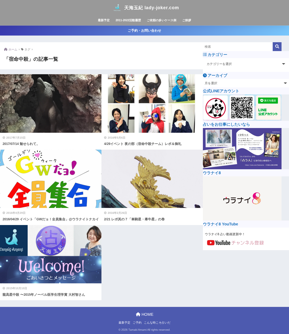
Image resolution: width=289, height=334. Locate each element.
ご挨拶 (186, 20)
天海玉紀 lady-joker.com (151, 7)
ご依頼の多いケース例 (161, 20)
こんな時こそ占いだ (157, 322)
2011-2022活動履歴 (128, 20)
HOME (146, 314)
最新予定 (104, 20)
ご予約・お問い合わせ (144, 30)
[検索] (277, 46)
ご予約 (137, 322)
